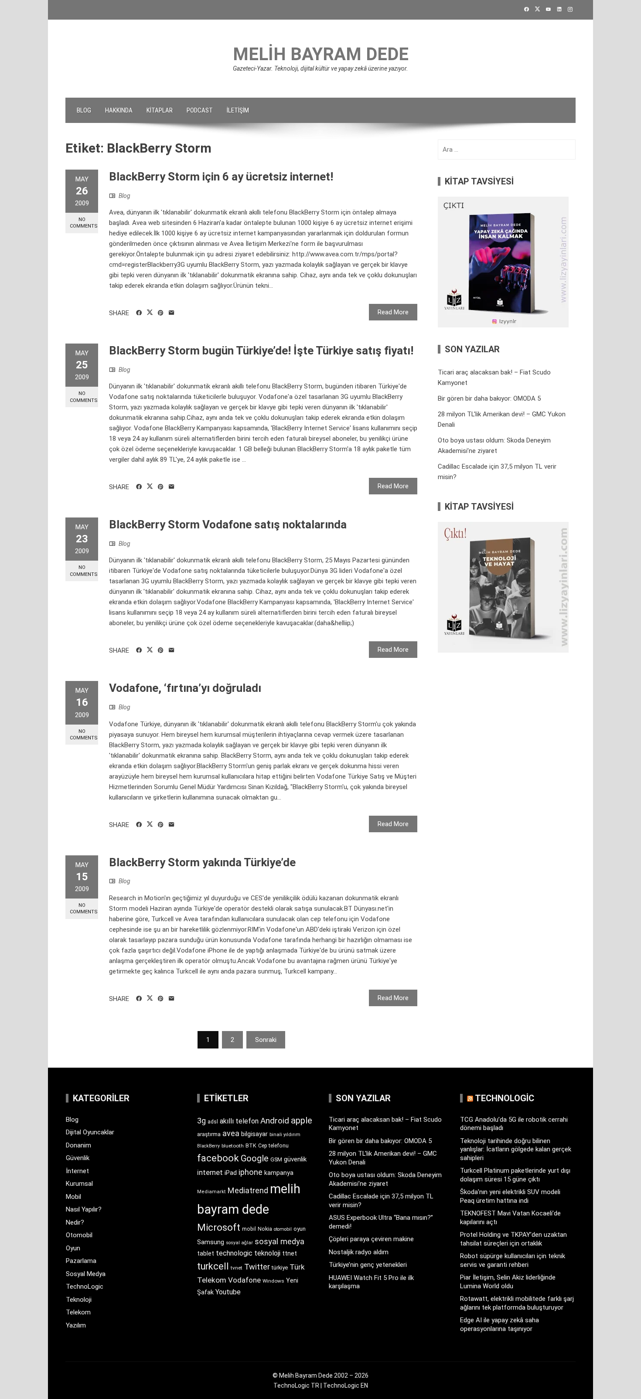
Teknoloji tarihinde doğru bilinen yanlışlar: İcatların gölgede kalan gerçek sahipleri (515, 1149)
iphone (251, 1172)
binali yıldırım (284, 1134)
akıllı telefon (239, 1121)
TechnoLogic (84, 1286)
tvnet (236, 1268)
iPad (231, 1172)
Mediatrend (248, 1190)
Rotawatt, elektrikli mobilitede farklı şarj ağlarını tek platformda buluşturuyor (517, 1303)
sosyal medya (279, 1241)
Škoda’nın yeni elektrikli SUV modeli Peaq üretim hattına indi (510, 1196)
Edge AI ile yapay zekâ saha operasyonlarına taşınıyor (499, 1324)
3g (201, 1120)
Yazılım (76, 1325)
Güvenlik (77, 1158)
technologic (234, 1253)
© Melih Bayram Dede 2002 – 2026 (320, 1375)
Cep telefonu (273, 1146)
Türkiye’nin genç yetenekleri (368, 1265)
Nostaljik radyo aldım (359, 1252)
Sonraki (265, 1040)
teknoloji (267, 1253)
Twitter (257, 1266)
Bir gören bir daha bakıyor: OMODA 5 (489, 398)
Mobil (73, 1197)
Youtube (228, 1292)
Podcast (200, 110)
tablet (205, 1253)
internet (210, 1172)
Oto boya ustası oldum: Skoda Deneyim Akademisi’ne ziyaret (385, 1179)
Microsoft (218, 1227)
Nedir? (75, 1222)
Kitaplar (160, 110)
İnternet (77, 1171)
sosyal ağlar (239, 1243)
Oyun (73, 1248)
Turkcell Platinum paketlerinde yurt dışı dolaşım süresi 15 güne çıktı (515, 1175)
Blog (84, 110)
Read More (393, 312)
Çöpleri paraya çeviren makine (371, 1239)
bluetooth (233, 1146)
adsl (213, 1122)
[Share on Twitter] (149, 312)
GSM (276, 1159)
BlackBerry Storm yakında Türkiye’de (202, 862)
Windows (273, 1281)
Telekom (78, 1312)
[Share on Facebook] (138, 313)
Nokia (265, 1228)
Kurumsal (79, 1184)
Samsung (210, 1242)
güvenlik (295, 1159)
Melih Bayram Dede (321, 54)
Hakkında (119, 110)
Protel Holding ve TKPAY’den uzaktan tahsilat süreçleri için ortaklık (513, 1239)
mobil (249, 1229)
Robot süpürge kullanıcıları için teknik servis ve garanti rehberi (512, 1260)
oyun (299, 1228)
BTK (250, 1145)
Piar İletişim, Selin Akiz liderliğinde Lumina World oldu (508, 1281)
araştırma (209, 1134)
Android (274, 1121)
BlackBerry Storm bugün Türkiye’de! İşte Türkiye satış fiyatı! (261, 350)
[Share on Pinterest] (160, 313)
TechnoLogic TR (296, 1385)
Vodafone (244, 1280)
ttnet (289, 1253)
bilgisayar (254, 1133)
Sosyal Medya (86, 1274)
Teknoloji (79, 1300)
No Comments (84, 223)
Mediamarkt (211, 1192)
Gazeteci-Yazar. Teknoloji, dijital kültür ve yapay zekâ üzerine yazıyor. (320, 68)
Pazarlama (81, 1261)
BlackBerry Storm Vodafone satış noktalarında (228, 524)
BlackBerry (208, 1146)
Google (255, 1158)
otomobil (283, 1229)
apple (301, 1120)
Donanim (78, 1145)
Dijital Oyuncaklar (90, 1132)
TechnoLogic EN (345, 1385)
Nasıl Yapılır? (84, 1209)
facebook (218, 1158)
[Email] (171, 313)
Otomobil (79, 1235)
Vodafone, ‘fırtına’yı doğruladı (185, 687)
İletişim (238, 110)
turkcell (213, 1266)
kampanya (278, 1172)
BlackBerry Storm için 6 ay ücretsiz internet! (221, 176)
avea (230, 1133)
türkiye (280, 1267)
